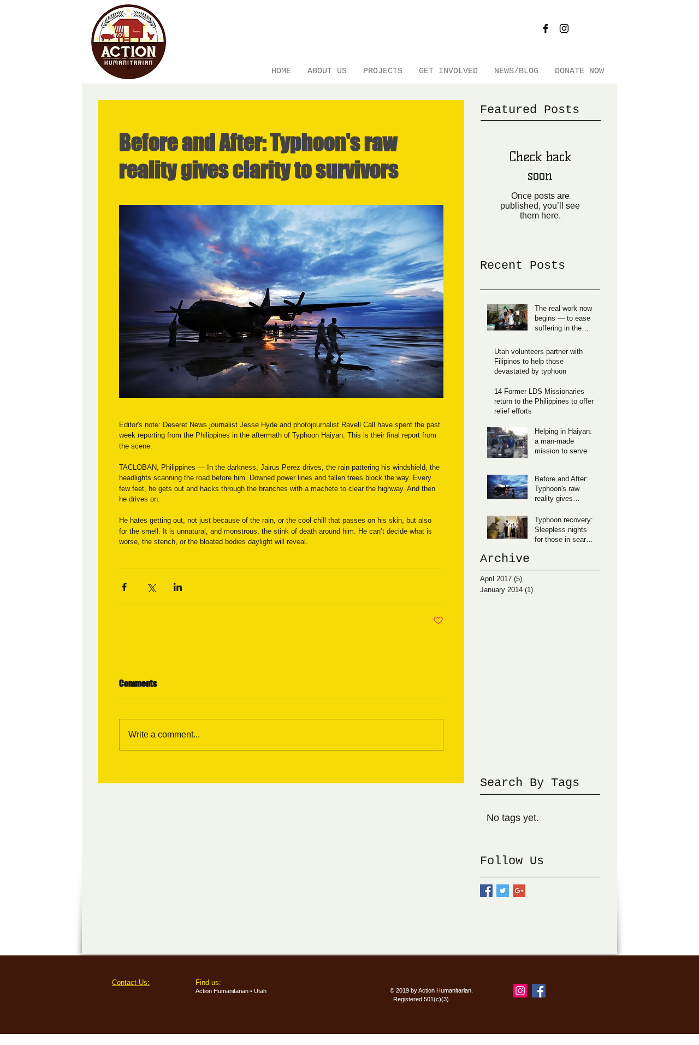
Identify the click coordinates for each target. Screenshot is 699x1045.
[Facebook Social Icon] (539, 990)
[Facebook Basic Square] (486, 890)
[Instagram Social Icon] (520, 990)
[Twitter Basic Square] (502, 890)
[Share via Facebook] (124, 587)
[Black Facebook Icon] (546, 28)
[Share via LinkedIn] (178, 587)
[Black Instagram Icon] (564, 28)
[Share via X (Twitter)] (151, 587)
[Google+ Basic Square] (519, 890)
